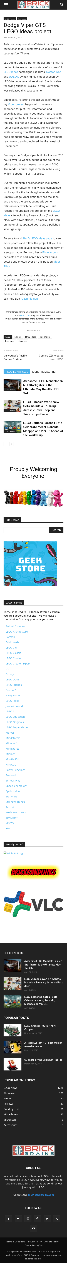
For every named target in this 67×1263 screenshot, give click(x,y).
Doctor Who (53, 72)
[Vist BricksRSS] (14, 853)
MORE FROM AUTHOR (44, 371)
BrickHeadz (12, 642)
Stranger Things (15, 801)
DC (7, 669)
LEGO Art (11, 711)
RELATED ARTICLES (17, 371)
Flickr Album (50, 252)
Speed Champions (17, 786)
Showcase (22, 19)
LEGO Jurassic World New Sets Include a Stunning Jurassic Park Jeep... (43, 982)
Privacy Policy (35, 1241)
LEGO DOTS (12, 679)
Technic (10, 807)
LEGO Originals (15, 722)
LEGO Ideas (11, 72)
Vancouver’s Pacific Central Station (15, 357)
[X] (56, 1218)
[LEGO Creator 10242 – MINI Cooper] (12, 1030)
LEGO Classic (13, 653)
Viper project (16, 104)
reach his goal (29, 298)
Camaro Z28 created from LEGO (51, 357)
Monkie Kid (12, 759)
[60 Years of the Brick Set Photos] (12, 1064)
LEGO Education (15, 716)
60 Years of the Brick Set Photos (43, 1059)
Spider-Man (13, 791)
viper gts (22, 341)
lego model (45, 336)
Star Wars (11, 796)
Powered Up (13, 775)
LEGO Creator (14, 658)
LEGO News (10, 19)
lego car (17, 336)
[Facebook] (8, 1218)
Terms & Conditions (15, 1241)
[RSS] (47, 1218)
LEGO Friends (14, 684)
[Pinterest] (37, 1218)
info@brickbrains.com (41, 1194)
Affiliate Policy (51, 1241)
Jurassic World (14, 706)
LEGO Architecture (17, 631)
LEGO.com (25, 315)
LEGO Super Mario (17, 727)
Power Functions (15, 770)
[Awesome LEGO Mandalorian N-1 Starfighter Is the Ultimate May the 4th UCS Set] (12, 385)
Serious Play (13, 780)
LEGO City (11, 647)
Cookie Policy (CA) (34, 1245)
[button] (6, 5)
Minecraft (11, 743)
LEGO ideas (30, 336)
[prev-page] (6, 444)
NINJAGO (11, 764)
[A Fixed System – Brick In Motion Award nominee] (12, 1047)
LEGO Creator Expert (18, 663)
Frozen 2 (11, 690)
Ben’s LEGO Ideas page (37, 238)
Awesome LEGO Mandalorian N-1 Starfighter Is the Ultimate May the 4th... (43, 965)
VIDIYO (10, 823)
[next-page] (11, 444)
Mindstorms (13, 738)
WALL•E (14, 76)
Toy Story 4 (12, 817)
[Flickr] (18, 1218)
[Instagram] (27, 1218)
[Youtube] (33, 1228)
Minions (10, 754)
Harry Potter (13, 695)
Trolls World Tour (16, 812)
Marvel (10, 732)
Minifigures (12, 748)
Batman (10, 637)
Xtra (8, 828)
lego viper (9, 341)
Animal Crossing (15, 626)
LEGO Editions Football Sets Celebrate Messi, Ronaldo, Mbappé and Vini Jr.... (40, 1000)
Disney (10, 674)
